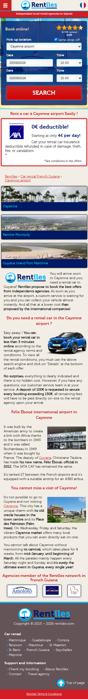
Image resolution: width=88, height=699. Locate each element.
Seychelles (64, 650)
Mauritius (36, 645)
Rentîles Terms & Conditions (44, 694)
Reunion (15, 645)
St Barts (14, 650)
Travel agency (39, 674)
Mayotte (15, 655)
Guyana (45, 458)
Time (60, 55)
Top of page (75, 683)
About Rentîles (56, 669)
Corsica (63, 640)
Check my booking (24, 669)
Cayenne (11, 506)
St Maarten (57, 645)
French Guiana (38, 650)
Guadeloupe (41, 640)
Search (44, 92)
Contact (15, 674)
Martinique (17, 640)
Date (9, 55)
